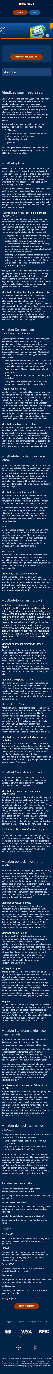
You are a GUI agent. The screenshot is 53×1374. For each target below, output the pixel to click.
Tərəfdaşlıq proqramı (34, 1322)
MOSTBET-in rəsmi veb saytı (26, 57)
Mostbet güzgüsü (26, 1306)
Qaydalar (20, 1322)
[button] (20, 1336)
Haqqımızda (10, 1322)
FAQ (46, 1322)
